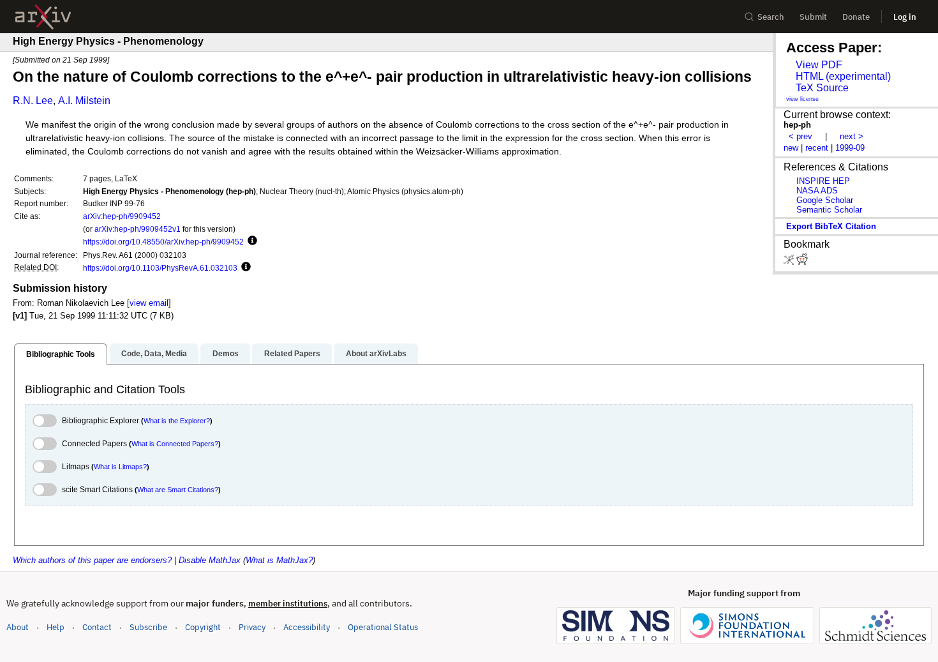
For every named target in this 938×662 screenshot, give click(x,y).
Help (55, 627)
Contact (97, 627)
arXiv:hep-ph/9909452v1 (137, 229)
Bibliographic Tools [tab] (60, 354)
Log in (904, 16)
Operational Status (383, 627)
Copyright (203, 627)
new (791, 148)
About (17, 627)
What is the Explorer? (177, 421)
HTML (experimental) (843, 76)
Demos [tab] (225, 353)
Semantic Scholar (829, 209)
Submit (813, 16)
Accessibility (306, 627)
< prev (800, 136)
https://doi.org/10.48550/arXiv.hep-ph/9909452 (163, 241)
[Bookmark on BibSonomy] (790, 262)
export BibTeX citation (831, 226)
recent (816, 148)
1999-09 (850, 148)
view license (802, 99)
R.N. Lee (33, 100)
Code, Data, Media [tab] (154, 353)
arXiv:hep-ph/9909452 (122, 216)
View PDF (819, 64)
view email (149, 303)
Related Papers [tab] (292, 353)
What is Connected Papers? (174, 444)
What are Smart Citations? (177, 489)
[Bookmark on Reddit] (802, 262)
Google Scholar (824, 200)
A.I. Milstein (84, 100)
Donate (856, 16)
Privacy (252, 627)
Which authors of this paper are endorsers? (92, 560)
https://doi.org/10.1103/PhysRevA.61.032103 (160, 268)
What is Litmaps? (120, 466)
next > (851, 136)
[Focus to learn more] (250, 241)
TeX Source (822, 87)
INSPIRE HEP (823, 181)
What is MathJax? (279, 560)
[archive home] (43, 16)
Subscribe (148, 627)
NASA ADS (817, 190)
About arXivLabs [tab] (376, 353)
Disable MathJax (210, 560)
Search (770, 16)
